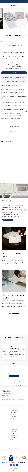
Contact (14, 441)
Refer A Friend (14, 429)
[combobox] (21, 385)
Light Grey (12, 58)
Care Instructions (14, 128)
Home (14, 32)
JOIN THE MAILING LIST (13, 451)
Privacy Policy (14, 412)
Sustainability (14, 131)
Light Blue (5, 58)
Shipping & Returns (14, 134)
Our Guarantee (14, 418)
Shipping (12, 45)
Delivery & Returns (14, 414)
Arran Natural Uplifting (19, 52)
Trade (14, 433)
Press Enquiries (14, 437)
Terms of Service (14, 410)
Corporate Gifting (14, 435)
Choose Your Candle (14, 50)
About (14, 425)
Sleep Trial (14, 431)
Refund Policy (14, 416)
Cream (23, 58)
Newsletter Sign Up (14, 439)
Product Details (14, 126)
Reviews (14, 446)
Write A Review (14, 376)
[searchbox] (8, 382)
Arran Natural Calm (8, 52)
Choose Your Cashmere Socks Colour (14, 56)
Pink (18, 58)
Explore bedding (8, 219)
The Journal (14, 427)
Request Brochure (14, 444)
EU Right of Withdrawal (14, 448)
